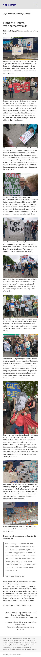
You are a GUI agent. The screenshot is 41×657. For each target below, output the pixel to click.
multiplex (10, 644)
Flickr (7, 613)
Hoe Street (25, 642)
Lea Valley (21, 615)
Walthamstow (28, 646)
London (30, 642)
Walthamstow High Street (24, 647)
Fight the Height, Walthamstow (20, 605)
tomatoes (18, 646)
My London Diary (25, 613)
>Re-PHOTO (9, 4)
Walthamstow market (9, 649)
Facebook (14, 613)
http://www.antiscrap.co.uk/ (14, 576)
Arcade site (28, 640)
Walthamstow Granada (9, 647)
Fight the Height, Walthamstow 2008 (15, 24)
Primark (24, 644)
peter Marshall (17, 644)
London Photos (31, 617)
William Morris (20, 649)
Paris (28, 615)
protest (29, 644)
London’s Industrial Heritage (14, 617)
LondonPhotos (18, 638)
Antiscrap (21, 640)
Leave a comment (32, 649)
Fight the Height (16, 642)
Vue (23, 646)
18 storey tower (14, 640)
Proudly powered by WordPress (12, 654)
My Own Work (26, 638)
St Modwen (12, 646)
